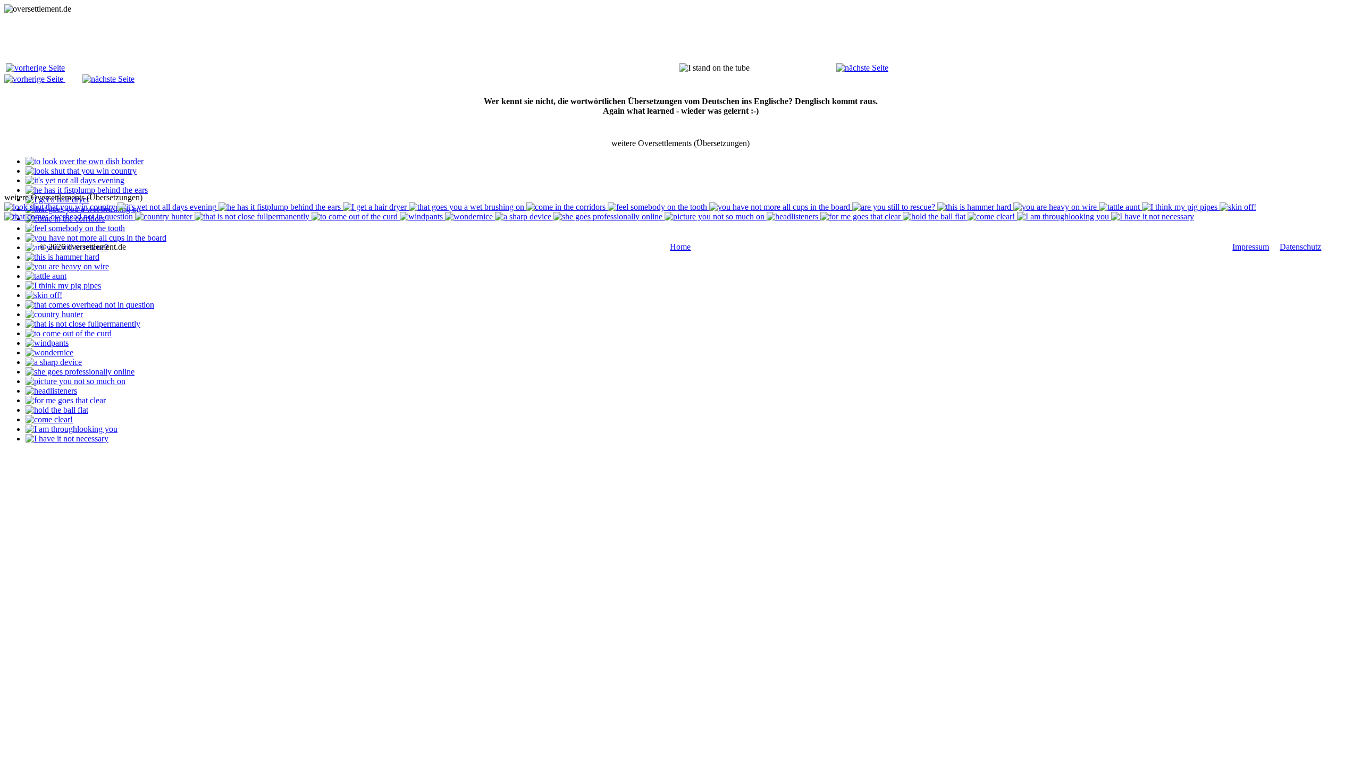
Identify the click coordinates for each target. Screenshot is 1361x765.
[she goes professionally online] (80, 371)
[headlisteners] (51, 390)
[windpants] (47, 342)
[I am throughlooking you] (71, 429)
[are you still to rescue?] (894, 206)
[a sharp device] (54, 362)
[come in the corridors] (567, 206)
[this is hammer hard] (62, 256)
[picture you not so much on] (75, 381)
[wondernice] (49, 352)
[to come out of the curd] (69, 333)
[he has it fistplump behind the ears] (87, 189)
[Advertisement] (197, 38)
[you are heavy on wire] (67, 266)
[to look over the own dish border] (85, 161)
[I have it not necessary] (67, 438)
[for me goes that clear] (66, 400)
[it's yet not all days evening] (75, 180)
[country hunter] (54, 314)
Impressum (1250, 246)
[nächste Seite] (862, 67)
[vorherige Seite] (35, 67)
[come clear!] (49, 419)
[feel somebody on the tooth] (75, 228)
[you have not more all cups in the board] (96, 237)
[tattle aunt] (46, 275)
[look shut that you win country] (81, 170)
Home (680, 246)
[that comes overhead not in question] (90, 304)
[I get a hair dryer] (376, 206)
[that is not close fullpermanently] (83, 323)
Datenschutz (1300, 246)
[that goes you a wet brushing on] (467, 206)
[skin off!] (44, 295)
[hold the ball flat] (57, 409)
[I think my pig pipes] (63, 285)
